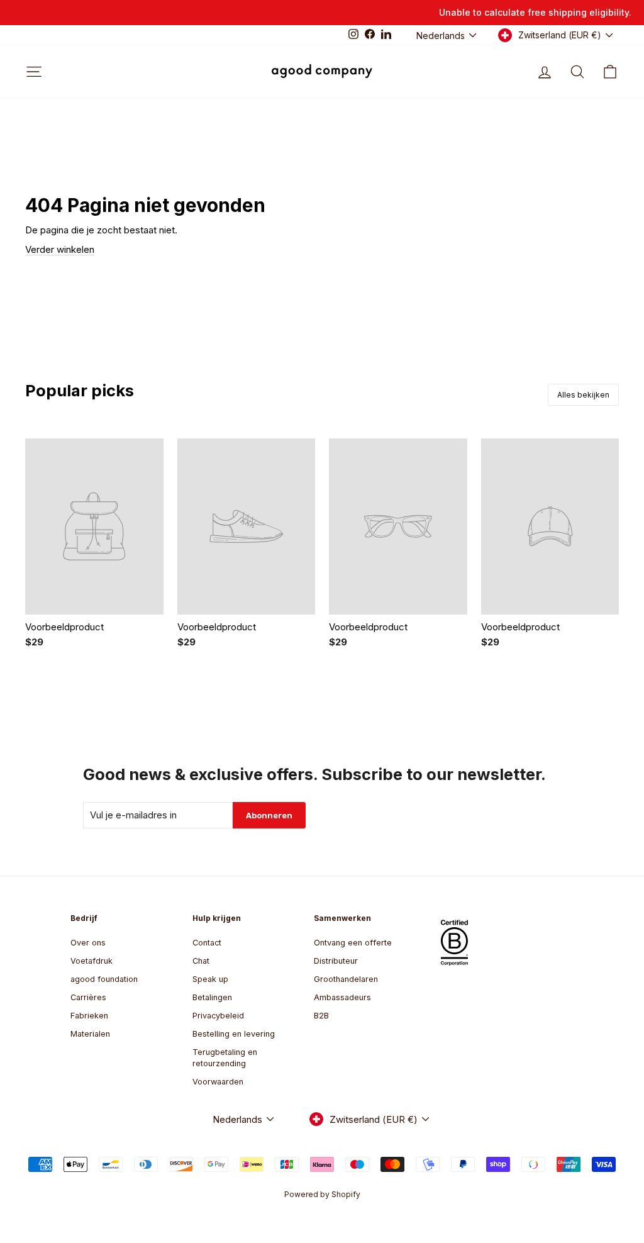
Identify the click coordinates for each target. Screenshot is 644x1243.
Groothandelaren (346, 979)
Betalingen (212, 997)
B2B (321, 1015)
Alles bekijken (583, 394)
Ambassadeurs (342, 997)
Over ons (88, 942)
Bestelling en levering (233, 1034)
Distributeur (336, 961)
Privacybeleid (218, 1015)
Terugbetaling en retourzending (224, 1057)
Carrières (88, 997)
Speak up (210, 979)
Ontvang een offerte (353, 942)
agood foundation (104, 979)
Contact (206, 942)
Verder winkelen (59, 249)
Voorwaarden (217, 1081)
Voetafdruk (91, 961)
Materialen (90, 1034)
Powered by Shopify (322, 1194)
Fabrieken (89, 1015)
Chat (200, 961)
